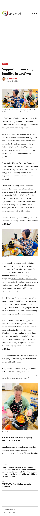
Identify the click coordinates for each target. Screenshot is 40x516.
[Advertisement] (20, 42)
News (5, 64)
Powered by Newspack (8, 512)
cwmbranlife (13, 78)
